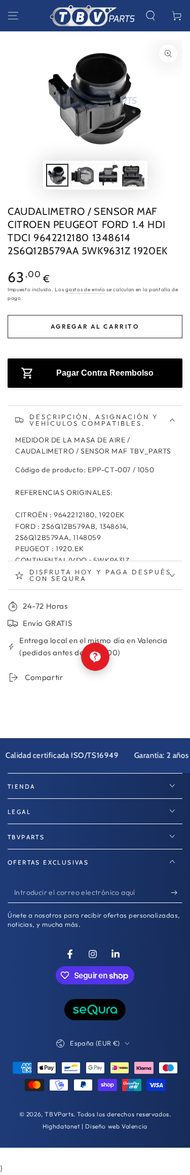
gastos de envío (85, 289)
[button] (150, 15)
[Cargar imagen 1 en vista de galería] (57, 175)
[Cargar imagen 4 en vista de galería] (133, 175)
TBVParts (59, 1114)
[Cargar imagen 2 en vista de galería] (82, 175)
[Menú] (13, 15)
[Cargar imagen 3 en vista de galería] (108, 175)
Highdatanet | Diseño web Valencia (95, 1126)
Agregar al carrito (95, 326)
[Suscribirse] (176, 893)
